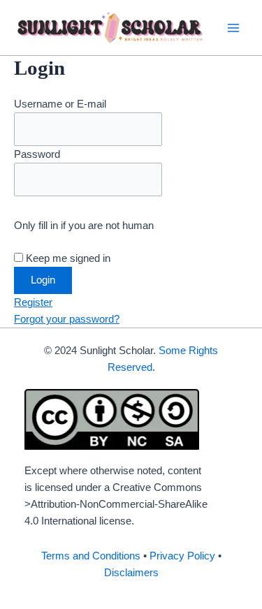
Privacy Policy (182, 556)
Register (33, 302)
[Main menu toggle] (233, 28)
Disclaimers (131, 572)
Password (37, 154)
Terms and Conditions (90, 556)
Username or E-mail (60, 104)
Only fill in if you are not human (84, 225)
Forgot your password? (66, 319)
